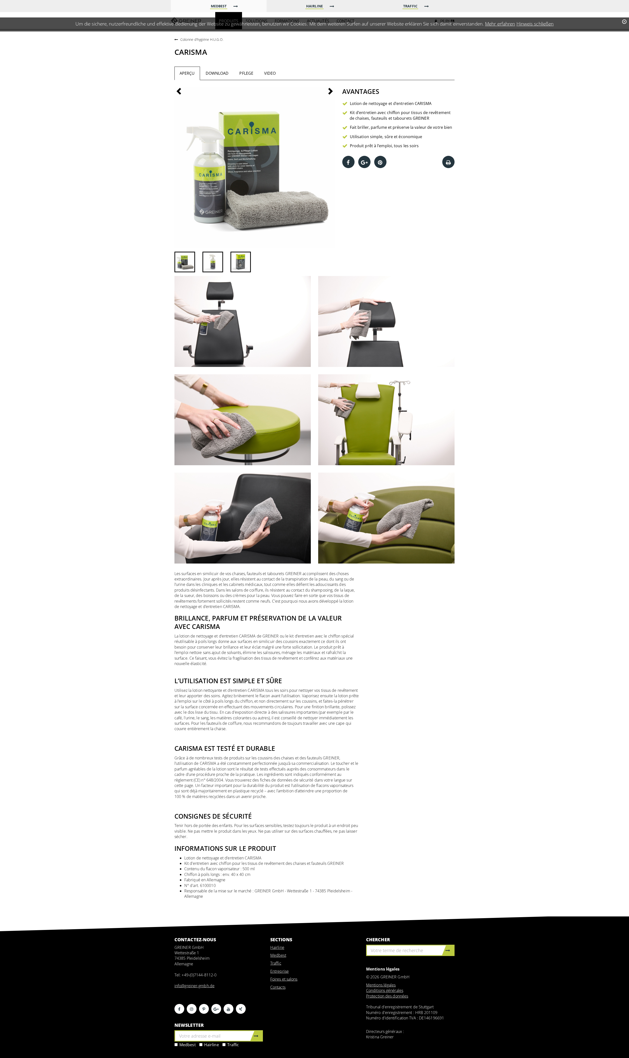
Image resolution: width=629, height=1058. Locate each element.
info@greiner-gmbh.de (194, 985)
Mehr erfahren (500, 23)
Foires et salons (284, 979)
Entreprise (279, 971)
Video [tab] (270, 73)
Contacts (278, 987)
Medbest (187, 1044)
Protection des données (387, 996)
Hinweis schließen (535, 23)
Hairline (211, 1044)
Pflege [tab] (246, 73)
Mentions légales (381, 985)
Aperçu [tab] (187, 73)
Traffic (233, 1044)
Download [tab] (217, 73)
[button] (186, 167)
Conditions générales (384, 990)
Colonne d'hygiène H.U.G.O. (201, 39)
